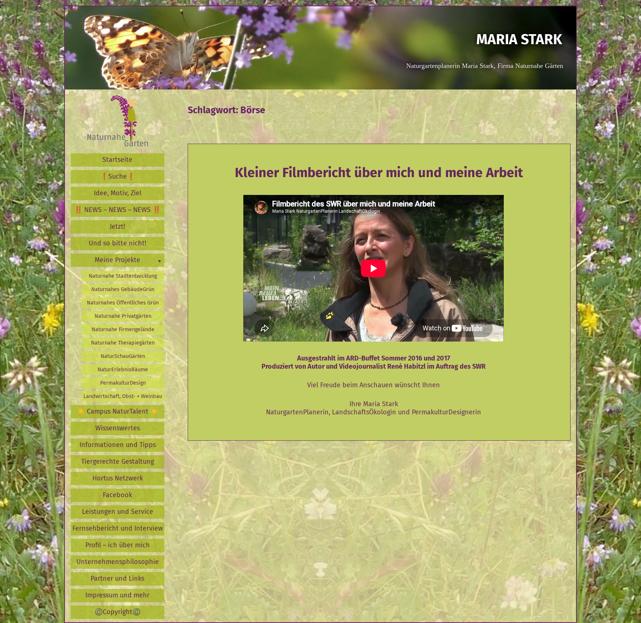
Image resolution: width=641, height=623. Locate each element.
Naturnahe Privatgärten (123, 316)
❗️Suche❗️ (117, 176)
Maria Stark (519, 39)
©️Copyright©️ (118, 612)
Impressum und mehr (117, 595)
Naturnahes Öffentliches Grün (123, 303)
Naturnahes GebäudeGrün (122, 289)
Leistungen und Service (117, 512)
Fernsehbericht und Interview (117, 528)
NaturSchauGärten (123, 356)
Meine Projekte (117, 260)
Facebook (117, 495)
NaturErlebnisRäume (123, 369)
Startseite (117, 160)
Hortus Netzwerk (117, 478)
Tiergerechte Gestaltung (117, 461)
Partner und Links (117, 578)
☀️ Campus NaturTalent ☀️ (117, 411)
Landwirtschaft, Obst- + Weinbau (122, 396)
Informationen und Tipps (117, 445)
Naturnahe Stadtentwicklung (123, 276)
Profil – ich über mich (117, 545)
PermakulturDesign (123, 383)
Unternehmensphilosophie (117, 562)
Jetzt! (117, 226)
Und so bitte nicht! (117, 243)
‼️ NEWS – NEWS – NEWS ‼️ (117, 210)
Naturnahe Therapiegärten (123, 343)
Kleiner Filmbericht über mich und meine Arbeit (379, 172)
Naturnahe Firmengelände (123, 329)
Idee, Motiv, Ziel (117, 193)
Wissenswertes (117, 428)
